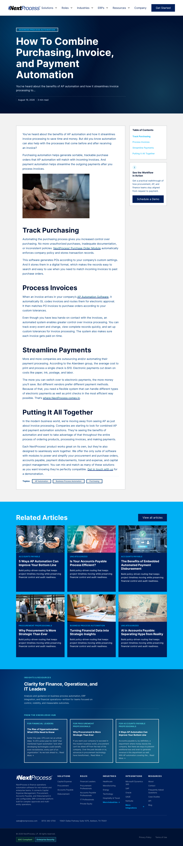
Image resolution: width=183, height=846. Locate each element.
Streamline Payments (143, 147)
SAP (127, 788)
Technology (108, 794)
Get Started (163, 8)
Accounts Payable (29, 556)
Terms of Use (161, 837)
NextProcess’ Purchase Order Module (77, 248)
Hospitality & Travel (111, 798)
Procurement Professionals (35, 625)
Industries (83, 8)
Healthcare (107, 781)
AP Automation (41, 481)
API (149, 801)
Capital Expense (64, 781)
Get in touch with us (100, 469)
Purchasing (94, 481)
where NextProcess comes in (61, 398)
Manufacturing (109, 785)
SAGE (128, 797)
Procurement (63, 785)
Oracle (128, 792)
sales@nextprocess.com (26, 821)
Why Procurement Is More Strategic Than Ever (37, 632)
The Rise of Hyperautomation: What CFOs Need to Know (43, 730)
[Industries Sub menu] (92, 7)
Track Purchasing (141, 136)
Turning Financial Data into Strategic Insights (89, 632)
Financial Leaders (87, 781)
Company (140, 8)
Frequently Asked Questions (156, 791)
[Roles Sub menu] (71, 7)
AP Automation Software (93, 296)
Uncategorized (79, 556)
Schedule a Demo (148, 199)
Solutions (47, 8)
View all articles (153, 517)
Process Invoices (141, 142)
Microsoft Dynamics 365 (134, 782)
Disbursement (63, 794)
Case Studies (154, 797)
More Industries (111, 802)
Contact (151, 785)
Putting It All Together (143, 153)
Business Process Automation (37, 30)
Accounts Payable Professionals (88, 793)
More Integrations (135, 806)
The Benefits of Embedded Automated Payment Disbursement (140, 564)
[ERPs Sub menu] (107, 7)
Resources (119, 8)
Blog (150, 805)
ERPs (101, 8)
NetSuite (129, 801)
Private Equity (86, 804)
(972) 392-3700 (48, 821)
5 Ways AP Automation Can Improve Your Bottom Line (39, 563)
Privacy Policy (145, 837)
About (151, 781)
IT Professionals (87, 799)
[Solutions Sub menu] (56, 7)
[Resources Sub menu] (128, 7)
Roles (65, 8)
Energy (106, 790)
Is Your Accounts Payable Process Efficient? (88, 563)
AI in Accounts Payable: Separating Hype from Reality (142, 632)
